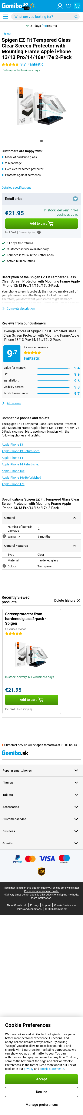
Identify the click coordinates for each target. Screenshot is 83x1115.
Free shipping (25, 709)
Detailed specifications (16, 187)
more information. (41, 898)
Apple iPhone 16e (13, 471)
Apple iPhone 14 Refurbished (21, 464)
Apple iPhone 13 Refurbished (21, 451)
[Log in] (60, 6)
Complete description (21, 308)
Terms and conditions (29, 909)
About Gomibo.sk (17, 905)
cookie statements (52, 1069)
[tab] (41, 141)
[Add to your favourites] (75, 198)
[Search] (76, 16)
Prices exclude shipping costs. (41, 891)
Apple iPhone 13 (12, 444)
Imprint (46, 905)
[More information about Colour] (4, 566)
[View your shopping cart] (77, 6)
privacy (28, 1069)
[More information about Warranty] (4, 536)
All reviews (14, 403)
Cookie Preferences (65, 905)
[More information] (39, 232)
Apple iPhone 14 (12, 457)
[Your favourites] (68, 6)
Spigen (7, 33)
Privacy (34, 905)
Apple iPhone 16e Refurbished (21, 477)
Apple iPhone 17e (13, 484)
